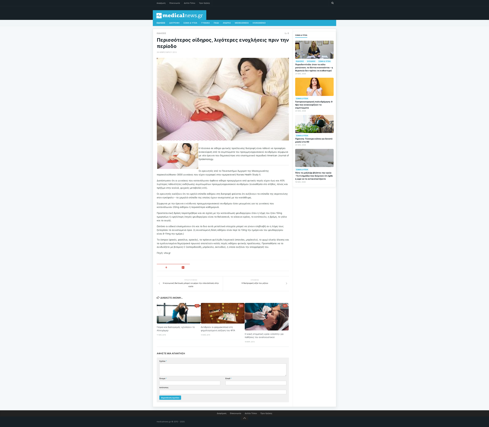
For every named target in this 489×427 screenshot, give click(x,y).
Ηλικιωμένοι (259, 23)
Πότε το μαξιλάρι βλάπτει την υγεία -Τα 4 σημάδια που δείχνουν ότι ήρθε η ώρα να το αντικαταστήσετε (314, 175)
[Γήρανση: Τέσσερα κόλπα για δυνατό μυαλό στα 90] (314, 124)
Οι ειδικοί (311, 61)
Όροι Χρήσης (204, 3)
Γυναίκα (205, 23)
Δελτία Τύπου (189, 3)
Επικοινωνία (174, 3)
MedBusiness (242, 23)
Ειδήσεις (161, 23)
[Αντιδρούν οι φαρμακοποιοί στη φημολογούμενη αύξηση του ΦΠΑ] (223, 313)
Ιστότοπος (163, 387)
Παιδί (216, 23)
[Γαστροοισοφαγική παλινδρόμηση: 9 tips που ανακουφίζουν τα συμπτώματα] (314, 87)
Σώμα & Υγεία (190, 23)
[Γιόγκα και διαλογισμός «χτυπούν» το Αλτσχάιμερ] (179, 313)
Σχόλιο (163, 361)
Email (228, 378)
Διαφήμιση (161, 3)
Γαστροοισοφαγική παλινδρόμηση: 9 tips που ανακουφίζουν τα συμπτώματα (313, 104)
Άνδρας (227, 23)
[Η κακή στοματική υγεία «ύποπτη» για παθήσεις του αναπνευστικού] (267, 316)
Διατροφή (174, 23)
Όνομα (163, 378)
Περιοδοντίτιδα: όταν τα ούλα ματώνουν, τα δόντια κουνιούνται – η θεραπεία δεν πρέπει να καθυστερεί (314, 67)
